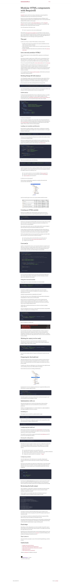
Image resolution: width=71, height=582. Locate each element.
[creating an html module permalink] (20, 210)
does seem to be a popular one (31, 32)
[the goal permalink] (20, 39)
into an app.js (43, 173)
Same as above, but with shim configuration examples (32, 547)
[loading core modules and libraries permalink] (20, 126)
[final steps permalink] (20, 524)
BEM (42, 62)
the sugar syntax (42, 142)
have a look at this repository (37, 239)
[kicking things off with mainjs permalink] (20, 76)
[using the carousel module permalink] (20, 279)
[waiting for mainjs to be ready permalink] (20, 338)
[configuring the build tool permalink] (20, 427)
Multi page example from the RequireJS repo (30, 546)
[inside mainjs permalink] (20, 92)
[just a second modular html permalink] (20, 52)
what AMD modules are (36, 22)
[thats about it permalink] (20, 536)
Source (42, 454)
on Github (56, 580)
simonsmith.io (25, 1)
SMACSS (39, 62)
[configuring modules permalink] (20, 456)
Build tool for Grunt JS (26, 549)
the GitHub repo (44, 434)
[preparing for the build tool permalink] (20, 357)
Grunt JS (37, 532)
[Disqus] (35, 566)
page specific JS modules (35, 71)
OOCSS (36, 62)
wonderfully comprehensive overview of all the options (39, 97)
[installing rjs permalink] (20, 411)
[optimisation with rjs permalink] (20, 401)
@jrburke (26, 552)
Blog (49, 1)
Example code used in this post (28, 545)
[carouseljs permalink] (20, 243)
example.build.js (39, 429)
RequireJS (22, 15)
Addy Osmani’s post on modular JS (28, 550)
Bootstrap (48, 62)
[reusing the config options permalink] (20, 437)
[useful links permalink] (20, 543)
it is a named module (24, 122)
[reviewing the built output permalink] (20, 486)
